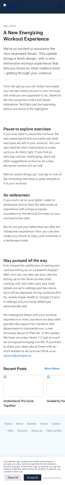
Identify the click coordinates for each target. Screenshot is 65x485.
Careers (22, 430)
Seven (44, 423)
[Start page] (10, 7)
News (19, 423)
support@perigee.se (17, 355)
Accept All (32, 477)
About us (36, 430)
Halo (11, 430)
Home (8, 423)
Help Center (54, 430)
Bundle (31, 423)
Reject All (13, 477)
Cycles (56, 423)
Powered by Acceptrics (53, 478)
